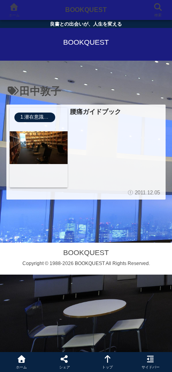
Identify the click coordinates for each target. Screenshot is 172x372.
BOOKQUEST (86, 9)
